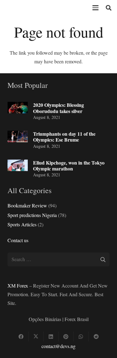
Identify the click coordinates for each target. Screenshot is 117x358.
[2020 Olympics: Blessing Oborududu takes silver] (17, 107)
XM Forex (17, 285)
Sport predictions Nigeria (32, 215)
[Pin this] (66, 337)
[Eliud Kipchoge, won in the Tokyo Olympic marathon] (17, 165)
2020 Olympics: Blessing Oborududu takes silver (58, 107)
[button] (95, 8)
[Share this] (21, 337)
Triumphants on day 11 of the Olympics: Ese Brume (64, 136)
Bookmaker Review (27, 205)
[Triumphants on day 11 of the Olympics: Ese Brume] (17, 136)
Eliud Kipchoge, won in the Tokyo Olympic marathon (69, 165)
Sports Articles (22, 224)
